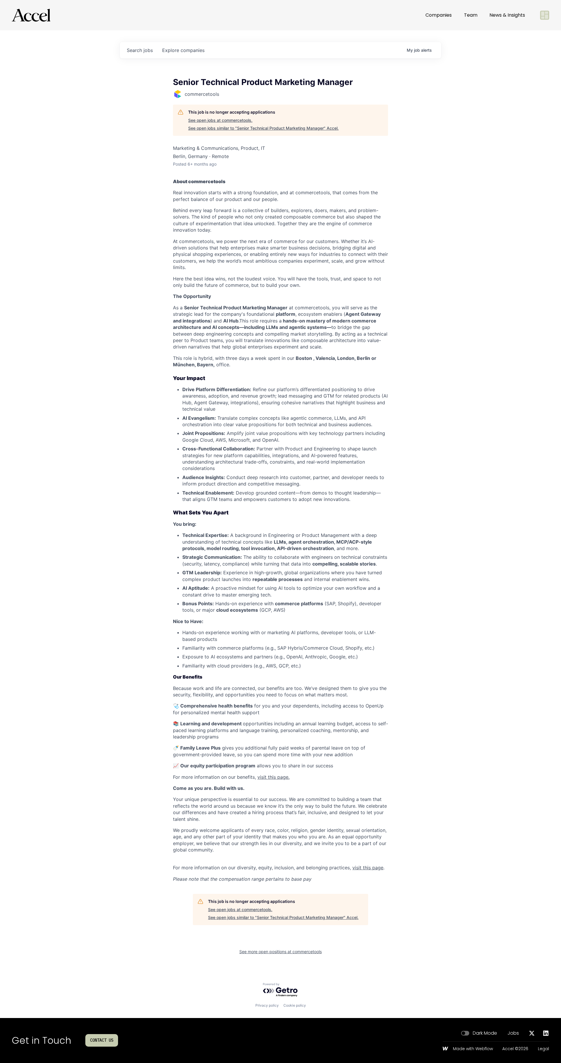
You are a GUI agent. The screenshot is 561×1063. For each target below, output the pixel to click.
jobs (140, 50)
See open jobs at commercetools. (220, 120)
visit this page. (273, 777)
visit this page (367, 867)
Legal (543, 1049)
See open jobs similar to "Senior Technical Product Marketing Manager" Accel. (263, 128)
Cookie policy (294, 1005)
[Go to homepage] (31, 15)
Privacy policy (267, 1005)
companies (183, 50)
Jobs (513, 1033)
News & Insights (507, 15)
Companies (438, 15)
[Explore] (544, 15)
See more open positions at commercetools (280, 951)
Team (470, 15)
